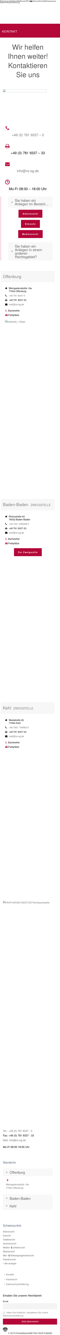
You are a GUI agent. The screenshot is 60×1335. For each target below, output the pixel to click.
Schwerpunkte (6, 0)
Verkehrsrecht (9, 1259)
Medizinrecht (9, 1251)
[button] (5, 1329)
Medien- (6, 1247)
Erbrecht (7, 1235)
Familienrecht (9, 1239)
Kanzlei (23, 0)
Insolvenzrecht (9, 1243)
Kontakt (42, 0)
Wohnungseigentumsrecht (22, 1255)
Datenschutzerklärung (10, 2)
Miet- (5, 1255)
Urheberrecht (19, 1247)
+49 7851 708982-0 (19, 727)
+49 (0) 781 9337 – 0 (28, 134)
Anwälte (16, 0)
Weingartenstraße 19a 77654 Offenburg (17, 1186)
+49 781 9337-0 (17, 295)
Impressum (51, 0)
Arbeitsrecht (9, 1231)
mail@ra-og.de (16, 304)
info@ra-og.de (28, 170)
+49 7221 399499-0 (19, 524)
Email (5, 1301)
